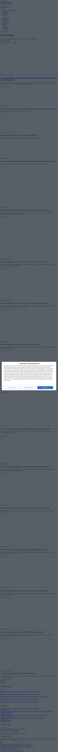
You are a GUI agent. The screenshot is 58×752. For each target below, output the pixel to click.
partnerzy (10, 365)
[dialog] (29, 376)
